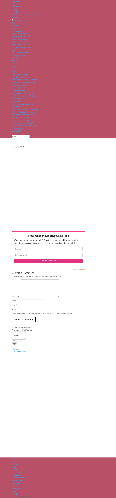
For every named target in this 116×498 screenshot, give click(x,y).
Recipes (14, 63)
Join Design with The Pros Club (23, 93)
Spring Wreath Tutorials (20, 34)
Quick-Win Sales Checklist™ (21, 117)
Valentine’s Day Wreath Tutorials (23, 42)
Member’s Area (17, 128)
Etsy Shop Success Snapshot (22, 120)
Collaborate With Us (19, 478)
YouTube (15, 464)
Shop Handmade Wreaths (21, 74)
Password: (15, 335)
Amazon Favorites (18, 90)
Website (14, 309)
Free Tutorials (17, 31)
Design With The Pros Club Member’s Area (27, 15)
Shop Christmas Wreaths (21, 77)
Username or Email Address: (22, 330)
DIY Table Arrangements (21, 53)
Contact (14, 470)
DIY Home (15, 61)
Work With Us (17, 107)
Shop (13, 71)
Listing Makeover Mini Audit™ (22, 123)
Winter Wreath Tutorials (20, 44)
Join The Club (16, 131)
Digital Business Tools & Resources (25, 80)
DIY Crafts (15, 58)
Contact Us (16, 28)
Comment (16, 296)
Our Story (15, 26)
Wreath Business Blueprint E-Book (24, 96)
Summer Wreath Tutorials (21, 36)
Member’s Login (17, 480)
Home (14, 23)
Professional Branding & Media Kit (24, 112)
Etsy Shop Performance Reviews (23, 115)
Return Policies (17, 472)
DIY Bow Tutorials (18, 55)
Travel (14, 66)
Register (16, 349)
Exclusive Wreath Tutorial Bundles (24, 82)
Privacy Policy (17, 475)
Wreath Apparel (17, 101)
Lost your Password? (20, 352)
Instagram (15, 467)
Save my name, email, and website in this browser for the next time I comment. (43, 314)
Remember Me (19, 341)
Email (14, 305)
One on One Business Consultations (25, 109)
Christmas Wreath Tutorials (22, 47)
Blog (13, 50)
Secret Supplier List (18, 88)
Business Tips (17, 69)
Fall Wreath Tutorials (19, 39)
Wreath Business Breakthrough (23, 104)
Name (14, 301)
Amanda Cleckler (20, 147)
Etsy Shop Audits (18, 99)
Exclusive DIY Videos (19, 85)
